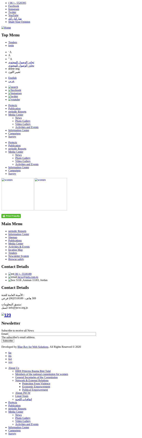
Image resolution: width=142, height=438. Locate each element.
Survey (12, 136)
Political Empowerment (35, 389)
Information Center (18, 130)
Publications (15, 240)
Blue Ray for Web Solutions (32, 346)
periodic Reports (17, 111)
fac (10, 352)
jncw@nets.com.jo (27, 277)
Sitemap (12, 237)
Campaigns (14, 133)
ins (9, 355)
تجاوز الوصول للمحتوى (21, 62)
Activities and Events (26, 127)
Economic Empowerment (36, 386)
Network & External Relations (31, 380)
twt (10, 358)
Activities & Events (19, 246)
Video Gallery (23, 124)
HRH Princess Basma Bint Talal (33, 371)
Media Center (15, 114)
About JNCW (22, 392)
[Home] (6, 27)
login (11, 45)
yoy (10, 362)
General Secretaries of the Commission (36, 377)
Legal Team (21, 396)
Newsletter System (18, 256)
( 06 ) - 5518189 (23, 273)
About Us (13, 367)
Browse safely (16, 259)
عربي (11, 81)
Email (4, 333)
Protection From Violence (36, 383)
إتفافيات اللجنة (23, 399)
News (18, 117)
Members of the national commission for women (41, 374)
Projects (12, 105)
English (12, 77)
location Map (15, 249)
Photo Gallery (22, 121)
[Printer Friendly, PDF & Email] (11, 217)
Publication (14, 108)
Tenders (12, 42)
